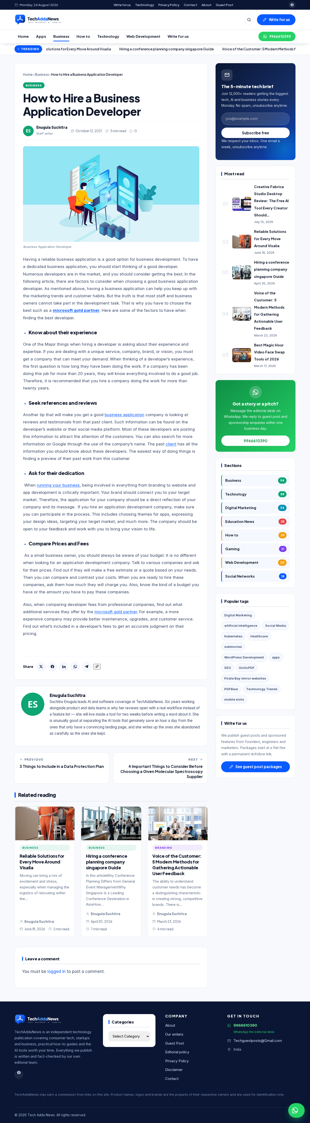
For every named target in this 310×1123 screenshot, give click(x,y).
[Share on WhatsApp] (75, 666)
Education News (254, 521)
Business (61, 36)
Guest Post (224, 5)
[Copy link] (97, 667)
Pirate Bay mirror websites (245, 678)
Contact (190, 5)
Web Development (143, 36)
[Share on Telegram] (86, 666)
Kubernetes (233, 636)
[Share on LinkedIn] (63, 666)
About (206, 5)
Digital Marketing (254, 507)
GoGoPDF (247, 668)
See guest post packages (258, 766)
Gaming (254, 549)
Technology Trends (262, 689)
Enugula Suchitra (51, 127)
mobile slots (234, 699)
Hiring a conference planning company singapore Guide (137, 49)
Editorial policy (177, 1052)
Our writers (174, 1034)
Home (23, 36)
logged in (56, 971)
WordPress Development (244, 657)
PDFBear (231, 689)
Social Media (275, 625)
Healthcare (259, 636)
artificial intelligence (240, 625)
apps (276, 657)
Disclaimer (174, 1070)
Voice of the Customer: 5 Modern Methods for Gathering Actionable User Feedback (177, 864)
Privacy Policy (168, 5)
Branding (163, 847)
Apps (41, 36)
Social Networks (254, 576)
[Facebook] (292, 4)
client (171, 444)
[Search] (249, 20)
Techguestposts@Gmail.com (257, 1041)
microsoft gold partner (115, 611)
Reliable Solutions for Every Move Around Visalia (42, 861)
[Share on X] (41, 666)
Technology (144, 5)
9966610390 (280, 36)
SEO (227, 668)
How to (83, 36)
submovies (233, 647)
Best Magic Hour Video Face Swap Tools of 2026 (269, 352)
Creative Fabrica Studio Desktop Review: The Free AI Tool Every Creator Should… (271, 200)
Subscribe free (255, 132)
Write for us (122, 5)
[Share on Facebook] (52, 666)
